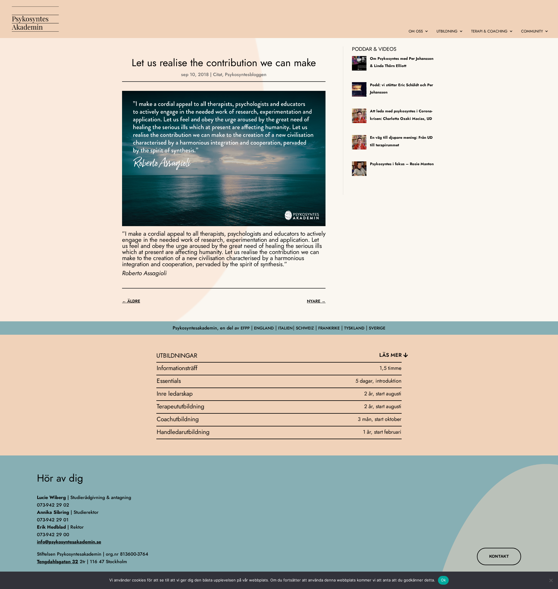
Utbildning (447, 31)
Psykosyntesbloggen (246, 74)
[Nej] (551, 580)
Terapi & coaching (489, 31)
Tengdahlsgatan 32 (57, 561)
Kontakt (499, 556)
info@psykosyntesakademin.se (69, 541)
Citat (217, 74)
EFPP (245, 328)
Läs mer (390, 355)
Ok (443, 580)
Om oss (416, 31)
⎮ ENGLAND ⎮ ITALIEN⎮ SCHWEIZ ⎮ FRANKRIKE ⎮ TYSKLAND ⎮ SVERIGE (317, 328)
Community (532, 31)
